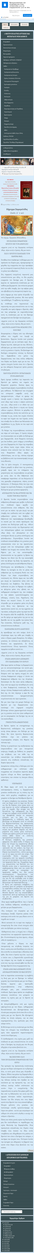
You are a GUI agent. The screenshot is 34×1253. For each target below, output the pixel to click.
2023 (4, 1243)
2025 (4, 1239)
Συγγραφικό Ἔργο (8, 1202)
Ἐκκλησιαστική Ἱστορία (10, 75)
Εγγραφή (27, 15)
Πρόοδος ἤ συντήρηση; (10, 127)
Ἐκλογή (5, 1181)
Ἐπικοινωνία (24, 24)
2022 (4, 1245)
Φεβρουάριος (7, 1236)
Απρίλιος (6, 1232)
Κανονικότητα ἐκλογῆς (9, 48)
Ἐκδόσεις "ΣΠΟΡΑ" (8, 136)
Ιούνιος (6, 1228)
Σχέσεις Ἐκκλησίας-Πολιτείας (11, 78)
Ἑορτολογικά (7, 112)
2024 (4, 1241)
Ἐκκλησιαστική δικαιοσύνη (11, 72)
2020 (4, 1249)
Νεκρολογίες (7, 51)
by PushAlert (5, 17)
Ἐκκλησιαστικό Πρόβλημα (11, 69)
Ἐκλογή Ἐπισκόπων (8, 1184)
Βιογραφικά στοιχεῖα (9, 1163)
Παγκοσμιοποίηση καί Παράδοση (13, 109)
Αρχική (5, 24)
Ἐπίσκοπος (6, 93)
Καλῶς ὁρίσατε (14, 24)
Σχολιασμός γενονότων (10, 84)
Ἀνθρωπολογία (7, 100)
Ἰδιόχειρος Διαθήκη (9, 1169)
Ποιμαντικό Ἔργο (8, 1193)
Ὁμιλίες (5, 1196)
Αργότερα (16, 15)
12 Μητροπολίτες (8, 148)
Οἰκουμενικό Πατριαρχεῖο (11, 81)
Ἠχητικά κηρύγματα (9, 57)
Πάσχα (5, 118)
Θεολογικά (6, 97)
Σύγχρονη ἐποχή (8, 124)
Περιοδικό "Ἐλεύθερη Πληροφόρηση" (13, 142)
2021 (4, 1247)
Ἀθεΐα (5, 130)
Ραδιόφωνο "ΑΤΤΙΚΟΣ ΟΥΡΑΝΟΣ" (12, 60)
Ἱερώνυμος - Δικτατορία (10, 1190)
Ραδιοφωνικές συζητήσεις (10, 63)
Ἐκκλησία (6, 87)
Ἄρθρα (5, 66)
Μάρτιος (6, 1234)
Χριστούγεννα (7, 115)
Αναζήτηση (5, 27)
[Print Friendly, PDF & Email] (30, 1150)
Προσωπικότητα (7, 45)
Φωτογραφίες (7, 54)
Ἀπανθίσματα (7, 154)
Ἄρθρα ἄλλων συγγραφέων (10, 151)
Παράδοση (6, 106)
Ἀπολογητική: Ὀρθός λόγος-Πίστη (13, 133)
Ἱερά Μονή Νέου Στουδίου (10, 139)
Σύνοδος (6, 90)
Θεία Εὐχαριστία (8, 103)
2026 (4, 1223)
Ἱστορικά (5, 1187)
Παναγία (6, 121)
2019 (4, 1250)
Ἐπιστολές (6, 1206)
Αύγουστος (7, 1225)
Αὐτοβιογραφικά (8, 1172)
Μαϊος (5, 1230)
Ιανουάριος (7, 1237)
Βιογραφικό (6, 42)
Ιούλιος (6, 1226)
